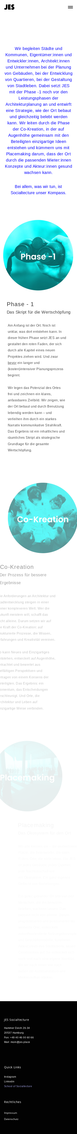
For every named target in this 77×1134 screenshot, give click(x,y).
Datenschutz (11, 1119)
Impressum (10, 1113)
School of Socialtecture (18, 1086)
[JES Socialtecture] (9, 7)
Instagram (10, 1076)
